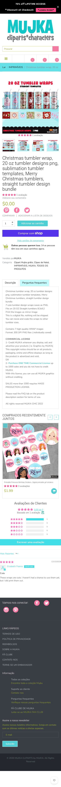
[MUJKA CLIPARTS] (30, 29)
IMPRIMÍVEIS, (21, 265)
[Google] (22, 608)
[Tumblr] (41, 608)
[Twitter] (27, 210)
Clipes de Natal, (41, 262)
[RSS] (30, 608)
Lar (4, 67)
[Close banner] (57, 6)
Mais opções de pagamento (30, 240)
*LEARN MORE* (46, 10)
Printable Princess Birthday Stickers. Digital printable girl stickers (28, 482)
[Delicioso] (53, 608)
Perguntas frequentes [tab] (34, 282)
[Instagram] (6, 609)
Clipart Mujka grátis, (23, 262)
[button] (25, 135)
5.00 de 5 (38, 509)
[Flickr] (34, 608)
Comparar (8, 215)
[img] (6, 562)
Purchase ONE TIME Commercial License (29, 363)
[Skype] (3, 614)
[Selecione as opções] (54, 491)
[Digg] (7, 614)
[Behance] (11, 614)
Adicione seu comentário (14, 197)
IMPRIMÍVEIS (16, 67)
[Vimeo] (49, 608)
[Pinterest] (15, 609)
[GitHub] (26, 608)
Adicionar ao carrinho (32, 223)
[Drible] (45, 608)
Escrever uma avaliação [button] (30, 542)
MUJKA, (32, 265)
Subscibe (10, 744)
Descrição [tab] (10, 282)
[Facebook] (17, 210)
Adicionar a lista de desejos (35, 215)
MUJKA (17, 258)
